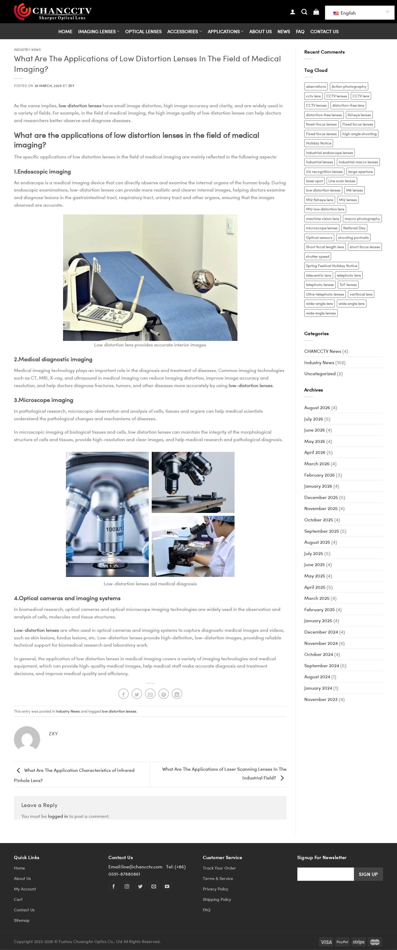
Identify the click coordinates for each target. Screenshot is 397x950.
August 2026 (317, 407)
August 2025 (317, 542)
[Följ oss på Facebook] (113, 886)
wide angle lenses (321, 312)
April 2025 (315, 587)
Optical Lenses (143, 31)
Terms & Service (218, 878)
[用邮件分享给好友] (150, 693)
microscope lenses (322, 227)
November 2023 (321, 699)
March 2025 (317, 598)
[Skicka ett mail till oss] (154, 886)
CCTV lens (361, 95)
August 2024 (317, 676)
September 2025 (321, 531)
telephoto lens (349, 275)
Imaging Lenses (97, 31)
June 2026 (314, 430)
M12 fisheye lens (319, 199)
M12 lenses (348, 199)
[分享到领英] (177, 693)
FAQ (300, 31)
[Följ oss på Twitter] (140, 886)
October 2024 (318, 654)
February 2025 (319, 609)
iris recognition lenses (324, 171)
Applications (224, 31)
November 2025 (321, 508)
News (284, 31)
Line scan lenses (341, 180)
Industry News (27, 49)
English (347, 13)
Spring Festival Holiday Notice (331, 265)
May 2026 (314, 441)
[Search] (304, 11)
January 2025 (318, 620)
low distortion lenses (80, 105)
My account (25, 889)
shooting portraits (353, 237)
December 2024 (321, 632)
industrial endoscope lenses (329, 152)
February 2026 (319, 475)
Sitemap (22, 920)
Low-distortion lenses (36, 630)
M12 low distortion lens (325, 208)
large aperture (360, 171)
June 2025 (314, 564)
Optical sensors (319, 237)
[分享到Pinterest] (163, 693)
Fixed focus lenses (357, 123)
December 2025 (321, 497)
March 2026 (317, 463)
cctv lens (313, 95)
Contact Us (324, 31)
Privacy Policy (215, 889)
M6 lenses (354, 189)
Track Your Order (219, 868)
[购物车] (316, 11)
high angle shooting (359, 133)
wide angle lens (352, 303)
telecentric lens (318, 275)
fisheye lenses (359, 114)
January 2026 (318, 486)
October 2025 (318, 519)
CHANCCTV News (322, 351)
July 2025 (313, 553)
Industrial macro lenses (358, 161)
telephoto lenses (320, 284)
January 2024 (318, 688)
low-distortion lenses (251, 385)
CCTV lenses (336, 95)
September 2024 (321, 665)
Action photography (349, 86)
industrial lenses (319, 161)
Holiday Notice (318, 142)
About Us (260, 31)
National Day (354, 227)
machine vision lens (322, 218)
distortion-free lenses (324, 114)
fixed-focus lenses (321, 123)
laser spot (314, 180)
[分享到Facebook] (123, 693)
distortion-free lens (348, 105)
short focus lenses (365, 246)
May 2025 (314, 575)
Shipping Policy (217, 899)
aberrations (316, 86)
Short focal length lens (325, 246)
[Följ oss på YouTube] (167, 886)
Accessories (182, 31)
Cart (18, 899)
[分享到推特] (137, 693)
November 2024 (321, 643)
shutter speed (317, 256)
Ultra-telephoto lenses (325, 293)
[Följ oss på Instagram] (127, 886)
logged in (58, 816)
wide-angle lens (319, 303)
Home (65, 31)
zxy (71, 85)
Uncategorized (320, 373)
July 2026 (313, 419)
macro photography (362, 218)
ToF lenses (348, 284)
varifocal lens (361, 293)
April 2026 (315, 452)
